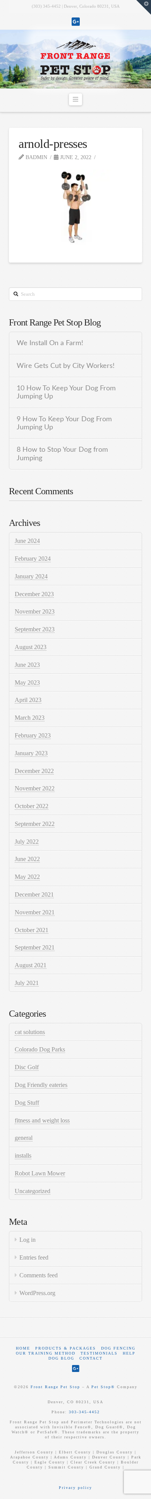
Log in (27, 1239)
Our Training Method (46, 1353)
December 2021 (34, 894)
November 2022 (35, 788)
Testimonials (99, 1353)
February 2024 (33, 558)
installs (23, 1155)
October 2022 (31, 806)
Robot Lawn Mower (40, 1173)
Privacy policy (75, 1487)
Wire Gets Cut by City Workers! (66, 366)
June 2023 (27, 664)
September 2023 (35, 629)
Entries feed (33, 1257)
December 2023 (34, 594)
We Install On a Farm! (50, 343)
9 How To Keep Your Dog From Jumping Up (64, 423)
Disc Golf (27, 1067)
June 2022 (27, 859)
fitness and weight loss (42, 1120)
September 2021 (35, 947)
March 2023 (30, 717)
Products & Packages (65, 1348)
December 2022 (34, 771)
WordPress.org (37, 1293)
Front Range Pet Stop (55, 1387)
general (24, 1137)
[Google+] (76, 21)
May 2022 (27, 876)
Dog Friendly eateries (41, 1085)
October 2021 (31, 930)
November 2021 (35, 912)
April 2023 (28, 700)
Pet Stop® (103, 1387)
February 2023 (33, 735)
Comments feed (38, 1275)
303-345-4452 (84, 1412)
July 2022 (27, 841)
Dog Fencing (118, 1348)
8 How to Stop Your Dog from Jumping (62, 453)
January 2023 (31, 753)
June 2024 (27, 541)
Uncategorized (32, 1191)
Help (129, 1353)
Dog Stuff (27, 1102)
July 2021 (27, 983)
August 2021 (30, 965)
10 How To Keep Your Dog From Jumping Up (66, 392)
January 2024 (31, 576)
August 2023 (30, 647)
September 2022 (35, 824)
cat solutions (30, 1032)
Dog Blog (61, 1358)
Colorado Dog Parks (40, 1049)
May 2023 (27, 682)
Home (23, 1348)
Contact (91, 1358)
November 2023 (35, 611)
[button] (75, 99)
